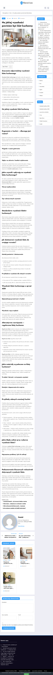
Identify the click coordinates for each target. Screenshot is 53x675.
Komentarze (4, 602)
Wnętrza (41, 95)
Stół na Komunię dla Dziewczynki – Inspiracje (14, 506)
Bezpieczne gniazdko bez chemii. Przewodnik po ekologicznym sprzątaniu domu (9, 562)
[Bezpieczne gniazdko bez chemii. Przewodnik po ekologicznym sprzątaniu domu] (9, 553)
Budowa (41, 80)
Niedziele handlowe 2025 (44, 109)
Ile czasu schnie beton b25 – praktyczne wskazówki (25, 536)
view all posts (21, 526)
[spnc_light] (48, 8)
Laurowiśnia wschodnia (43, 112)
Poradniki (41, 92)
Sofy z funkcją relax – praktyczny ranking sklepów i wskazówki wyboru (43, 42)
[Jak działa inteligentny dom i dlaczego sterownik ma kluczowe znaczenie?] (26, 553)
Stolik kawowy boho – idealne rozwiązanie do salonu (10, 536)
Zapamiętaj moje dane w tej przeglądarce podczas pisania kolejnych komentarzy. (17, 625)
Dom (3, 18)
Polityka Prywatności (43, 121)
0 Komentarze (22, 18)
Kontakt (40, 124)
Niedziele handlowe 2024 (44, 106)
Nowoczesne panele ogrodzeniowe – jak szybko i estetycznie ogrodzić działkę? (43, 53)
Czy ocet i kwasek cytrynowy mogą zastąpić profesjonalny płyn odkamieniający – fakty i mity (44, 32)
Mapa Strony (41, 118)
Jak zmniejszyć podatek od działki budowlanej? (14, 508)
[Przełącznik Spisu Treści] (9, 67)
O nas (40, 115)
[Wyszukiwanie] (45, 8)
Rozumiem (26, 674)
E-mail (19, 615)
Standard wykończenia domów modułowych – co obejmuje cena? (43, 27)
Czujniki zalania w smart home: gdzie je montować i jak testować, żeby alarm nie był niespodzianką (9, 587)
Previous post (14, 533)
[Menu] (4, 7)
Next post (21, 533)
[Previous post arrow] (2, 536)
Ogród (40, 89)
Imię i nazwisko (5, 615)
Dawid (10, 18)
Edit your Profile (28, 521)
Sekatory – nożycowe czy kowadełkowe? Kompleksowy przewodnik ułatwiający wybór (44, 37)
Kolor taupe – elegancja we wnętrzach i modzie (14, 503)
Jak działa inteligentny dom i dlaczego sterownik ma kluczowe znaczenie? (25, 562)
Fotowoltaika (41, 86)
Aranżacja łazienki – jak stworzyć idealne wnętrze (15, 501)
